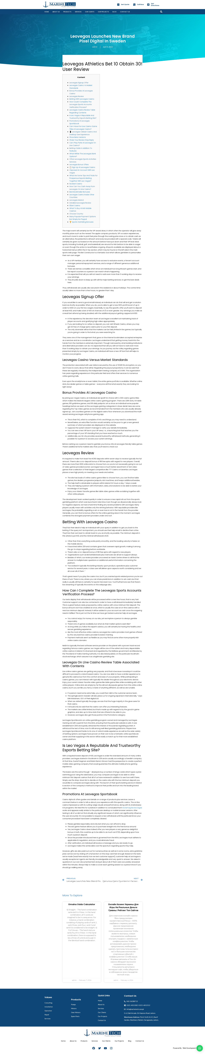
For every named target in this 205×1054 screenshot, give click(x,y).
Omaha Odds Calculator (81, 904)
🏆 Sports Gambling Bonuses (81, 222)
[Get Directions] (148, 5)
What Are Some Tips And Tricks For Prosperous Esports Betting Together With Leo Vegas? (83, 178)
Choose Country (76, 214)
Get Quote (125, 4)
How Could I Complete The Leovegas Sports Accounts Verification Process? (80, 104)
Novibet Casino (75, 184)
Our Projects (103, 12)
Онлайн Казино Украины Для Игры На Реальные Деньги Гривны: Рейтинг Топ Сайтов (123, 907)
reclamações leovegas (132, 807)
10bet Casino (74, 205)
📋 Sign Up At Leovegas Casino (82, 167)
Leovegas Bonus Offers (79, 164)
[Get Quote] (118, 5)
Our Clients (89, 12)
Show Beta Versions (77, 137)
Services (78, 12)
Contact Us (125, 12)
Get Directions (155, 5)
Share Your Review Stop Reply (81, 140)
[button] (161, 12)
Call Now (140, 4)
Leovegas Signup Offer (78, 82)
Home (47, 12)
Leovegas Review (76, 96)
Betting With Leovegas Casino (81, 99)
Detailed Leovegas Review (80, 203)
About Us (56, 12)
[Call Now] (134, 5)
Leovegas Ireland (76, 200)
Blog (114, 12)
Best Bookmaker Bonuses (79, 192)
